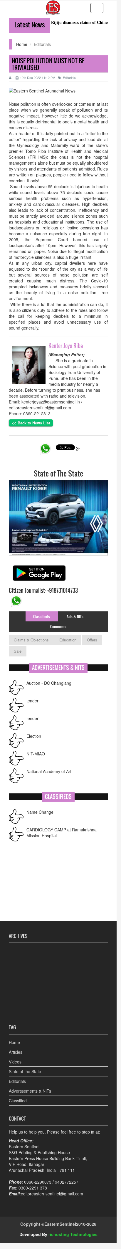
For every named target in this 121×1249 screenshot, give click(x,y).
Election (33, 736)
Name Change (39, 812)
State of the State (25, 1071)
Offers (92, 640)
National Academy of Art (48, 771)
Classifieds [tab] (41, 616)
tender (32, 701)
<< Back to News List (31, 423)
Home (21, 44)
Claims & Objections (31, 640)
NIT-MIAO (35, 754)
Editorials (69, 77)
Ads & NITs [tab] (75, 616)
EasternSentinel (60, 1224)
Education (67, 640)
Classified (18, 1101)
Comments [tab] (58, 626)
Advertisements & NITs (30, 1091)
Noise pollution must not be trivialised (48, 64)
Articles (15, 1052)
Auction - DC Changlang (48, 683)
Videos (15, 1062)
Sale (17, 651)
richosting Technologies (73, 1234)
